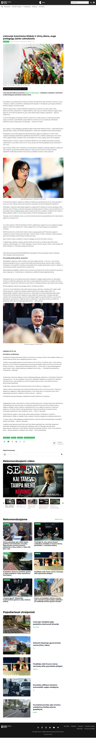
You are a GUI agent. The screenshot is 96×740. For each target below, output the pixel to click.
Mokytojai (20, 437)
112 (33, 648)
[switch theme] (91, 3)
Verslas (37, 553)
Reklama (34, 6)
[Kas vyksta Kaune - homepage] (7, 2)
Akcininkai (79, 728)
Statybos (7, 553)
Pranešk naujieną (17, 6)
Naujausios (7, 6)
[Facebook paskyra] (42, 727)
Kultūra (6, 523)
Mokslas (6, 41)
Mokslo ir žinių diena (32, 93)
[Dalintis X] (12, 441)
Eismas (35, 712)
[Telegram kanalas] (58, 727)
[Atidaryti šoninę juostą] (2, 7)
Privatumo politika (89, 728)
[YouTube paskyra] (54, 727)
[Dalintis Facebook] (8, 441)
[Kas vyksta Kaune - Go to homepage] (7, 726)
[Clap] (54, 443)
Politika (37, 523)
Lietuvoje (7, 580)
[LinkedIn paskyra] (50, 727)
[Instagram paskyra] (46, 727)
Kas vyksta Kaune (22, 41)
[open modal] (94, 2)
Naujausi (80, 726)
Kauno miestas (39, 580)
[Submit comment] (61, 454)
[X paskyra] (38, 727)
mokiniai (17, 211)
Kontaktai (41, 6)
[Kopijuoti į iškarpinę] (20, 441)
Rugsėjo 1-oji (7, 437)
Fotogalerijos (27, 6)
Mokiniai (14, 437)
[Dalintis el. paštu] (24, 441)
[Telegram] (16, 441)
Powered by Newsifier (48, 734)
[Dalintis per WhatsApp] (4, 441)
